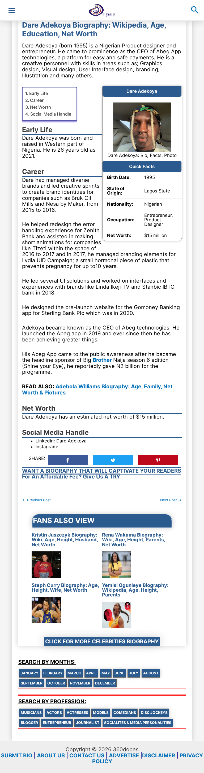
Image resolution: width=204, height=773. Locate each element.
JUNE (119, 673)
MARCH (74, 673)
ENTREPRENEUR (57, 723)
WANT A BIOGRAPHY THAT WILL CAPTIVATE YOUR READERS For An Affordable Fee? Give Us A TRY (101, 474)
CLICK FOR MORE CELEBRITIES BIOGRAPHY (102, 641)
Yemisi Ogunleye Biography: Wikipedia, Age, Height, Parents (135, 590)
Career (37, 100)
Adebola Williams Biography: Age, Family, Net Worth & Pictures (97, 389)
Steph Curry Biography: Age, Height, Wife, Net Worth (65, 587)
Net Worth (40, 107)
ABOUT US (51, 755)
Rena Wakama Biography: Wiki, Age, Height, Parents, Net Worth (133, 539)
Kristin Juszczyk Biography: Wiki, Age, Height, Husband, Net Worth (65, 539)
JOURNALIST (87, 723)
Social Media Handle (50, 114)
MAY (105, 673)
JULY (133, 673)
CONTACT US (86, 755)
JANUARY (30, 673)
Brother (103, 360)
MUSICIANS (31, 712)
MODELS (101, 712)
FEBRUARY (53, 673)
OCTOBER (56, 683)
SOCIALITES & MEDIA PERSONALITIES (137, 723)
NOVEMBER (80, 683)
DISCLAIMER (158, 755)
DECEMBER (105, 683)
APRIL (91, 673)
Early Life (38, 93)
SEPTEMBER (31, 683)
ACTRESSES (77, 712)
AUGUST (151, 673)
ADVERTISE (124, 755)
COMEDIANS (124, 712)
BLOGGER (29, 723)
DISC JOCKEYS (154, 712)
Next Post (170, 500)
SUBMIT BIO (16, 755)
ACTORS (54, 712)
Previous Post (37, 500)
